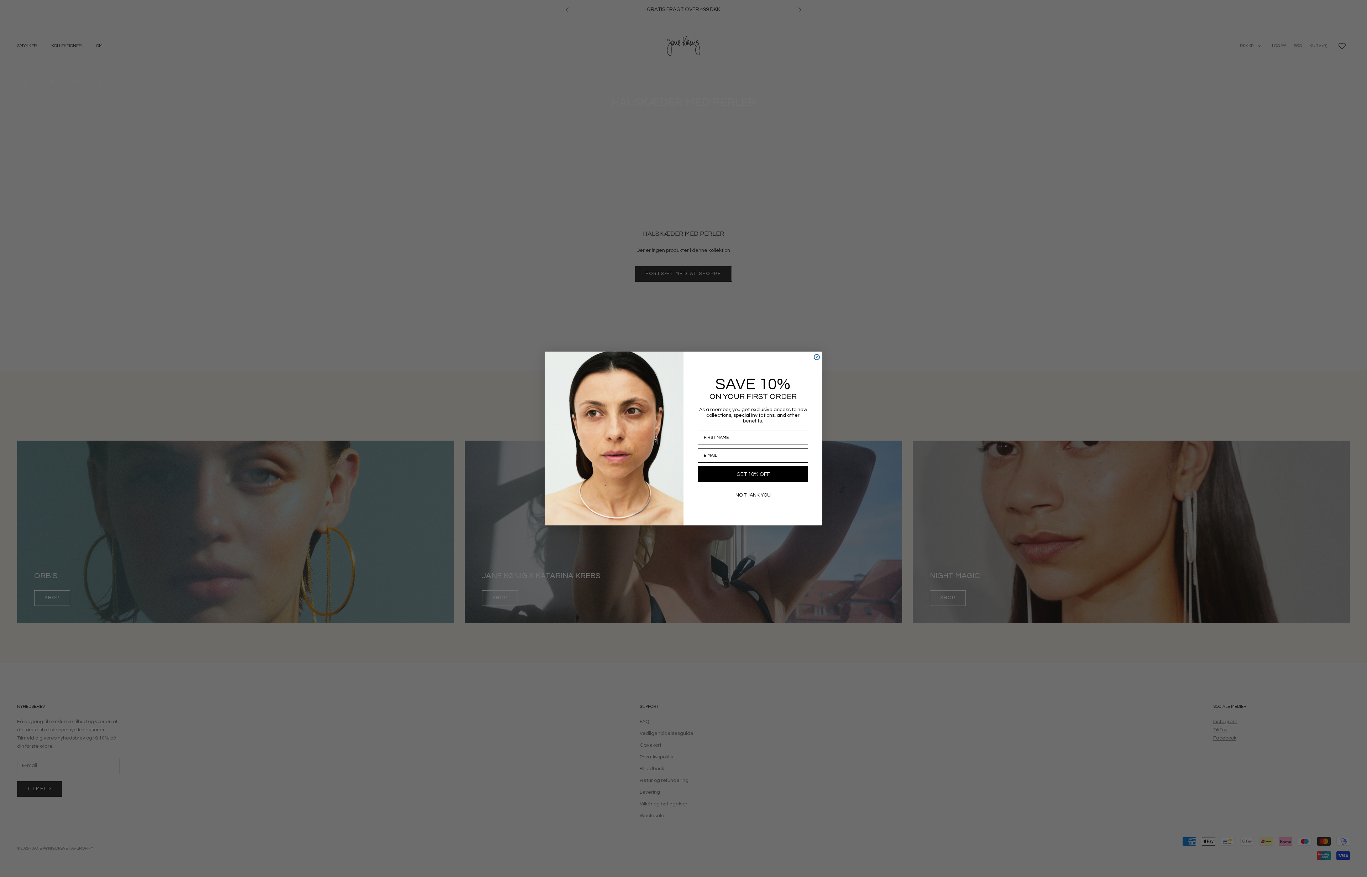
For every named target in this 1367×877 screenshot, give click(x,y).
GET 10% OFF (753, 474)
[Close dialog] (816, 357)
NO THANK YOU (753, 495)
